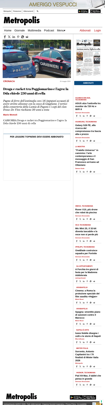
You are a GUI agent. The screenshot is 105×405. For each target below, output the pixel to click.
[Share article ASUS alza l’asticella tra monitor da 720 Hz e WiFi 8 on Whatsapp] (91, 116)
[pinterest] (18, 37)
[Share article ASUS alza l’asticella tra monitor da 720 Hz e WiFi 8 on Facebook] (77, 116)
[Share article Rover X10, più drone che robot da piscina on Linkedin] (84, 219)
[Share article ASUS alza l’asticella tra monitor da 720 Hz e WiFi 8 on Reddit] (94, 116)
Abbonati (85, 30)
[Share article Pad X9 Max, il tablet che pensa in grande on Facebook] (77, 385)
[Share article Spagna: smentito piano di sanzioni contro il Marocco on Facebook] (77, 324)
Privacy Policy (71, 404)
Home (7, 30)
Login (97, 30)
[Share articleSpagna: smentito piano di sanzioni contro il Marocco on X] (80, 324)
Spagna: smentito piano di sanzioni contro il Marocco (87, 315)
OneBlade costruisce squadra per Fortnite (86, 252)
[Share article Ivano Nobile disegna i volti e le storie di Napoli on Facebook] (77, 342)
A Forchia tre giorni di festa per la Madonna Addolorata (86, 272)
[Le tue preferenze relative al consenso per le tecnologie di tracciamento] (101, 401)
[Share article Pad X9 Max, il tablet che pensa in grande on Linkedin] (84, 385)
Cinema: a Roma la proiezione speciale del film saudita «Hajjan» (87, 293)
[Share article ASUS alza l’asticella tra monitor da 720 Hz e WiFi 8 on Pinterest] (87, 116)
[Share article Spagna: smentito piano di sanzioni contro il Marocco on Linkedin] (84, 324)
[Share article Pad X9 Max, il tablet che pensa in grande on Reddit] (94, 385)
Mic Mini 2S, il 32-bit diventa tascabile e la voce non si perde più (86, 231)
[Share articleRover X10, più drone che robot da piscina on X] (80, 219)
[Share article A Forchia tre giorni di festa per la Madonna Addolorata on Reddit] (94, 281)
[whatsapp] (23, 37)
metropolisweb (80, 278)
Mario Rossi (79, 299)
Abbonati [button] (88, 83)
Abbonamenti (28, 11)
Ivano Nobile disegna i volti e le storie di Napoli (88, 334)
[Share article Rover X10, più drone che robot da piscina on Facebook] (77, 219)
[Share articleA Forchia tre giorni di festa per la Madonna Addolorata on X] (80, 281)
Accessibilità (81, 404)
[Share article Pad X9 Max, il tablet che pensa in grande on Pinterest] (87, 385)
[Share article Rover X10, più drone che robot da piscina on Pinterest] (87, 219)
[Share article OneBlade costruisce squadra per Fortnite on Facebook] (77, 260)
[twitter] (9, 37)
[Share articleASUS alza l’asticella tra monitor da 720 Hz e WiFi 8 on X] (80, 116)
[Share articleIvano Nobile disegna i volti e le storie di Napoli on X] (80, 342)
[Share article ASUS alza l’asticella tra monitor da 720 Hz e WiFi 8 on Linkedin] (84, 116)
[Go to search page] (37, 11)
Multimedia (34, 30)
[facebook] (5, 37)
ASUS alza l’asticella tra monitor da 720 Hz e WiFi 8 (87, 106)
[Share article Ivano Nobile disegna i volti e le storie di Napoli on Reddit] (94, 342)
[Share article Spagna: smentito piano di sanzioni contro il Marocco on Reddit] (94, 324)
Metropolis (7, 11)
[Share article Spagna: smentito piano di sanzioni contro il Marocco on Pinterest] (87, 324)
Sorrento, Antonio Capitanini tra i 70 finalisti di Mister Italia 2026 (86, 356)
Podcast (49, 30)
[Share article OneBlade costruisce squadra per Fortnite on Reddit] (94, 260)
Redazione (17, 11)
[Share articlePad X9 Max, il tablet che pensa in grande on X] (80, 385)
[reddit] (27, 37)
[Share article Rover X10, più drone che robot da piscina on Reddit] (94, 219)
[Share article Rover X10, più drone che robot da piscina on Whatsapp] (91, 219)
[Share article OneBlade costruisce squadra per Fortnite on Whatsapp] (91, 260)
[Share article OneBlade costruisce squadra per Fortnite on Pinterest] (87, 260)
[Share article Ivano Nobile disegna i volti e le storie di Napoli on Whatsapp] (91, 342)
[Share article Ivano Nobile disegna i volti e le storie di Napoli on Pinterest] (87, 342)
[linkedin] (14, 37)
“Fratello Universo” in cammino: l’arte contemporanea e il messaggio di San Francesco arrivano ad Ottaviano (87, 157)
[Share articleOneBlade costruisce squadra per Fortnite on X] (80, 260)
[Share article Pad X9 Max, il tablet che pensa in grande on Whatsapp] (91, 385)
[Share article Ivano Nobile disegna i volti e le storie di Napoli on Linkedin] (84, 342)
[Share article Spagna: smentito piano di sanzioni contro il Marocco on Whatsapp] (91, 324)
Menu (60, 30)
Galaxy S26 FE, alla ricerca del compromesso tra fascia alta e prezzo (88, 129)
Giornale (19, 30)
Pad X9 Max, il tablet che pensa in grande (88, 377)
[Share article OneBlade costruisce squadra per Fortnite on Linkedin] (84, 260)
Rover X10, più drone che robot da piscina (86, 211)
